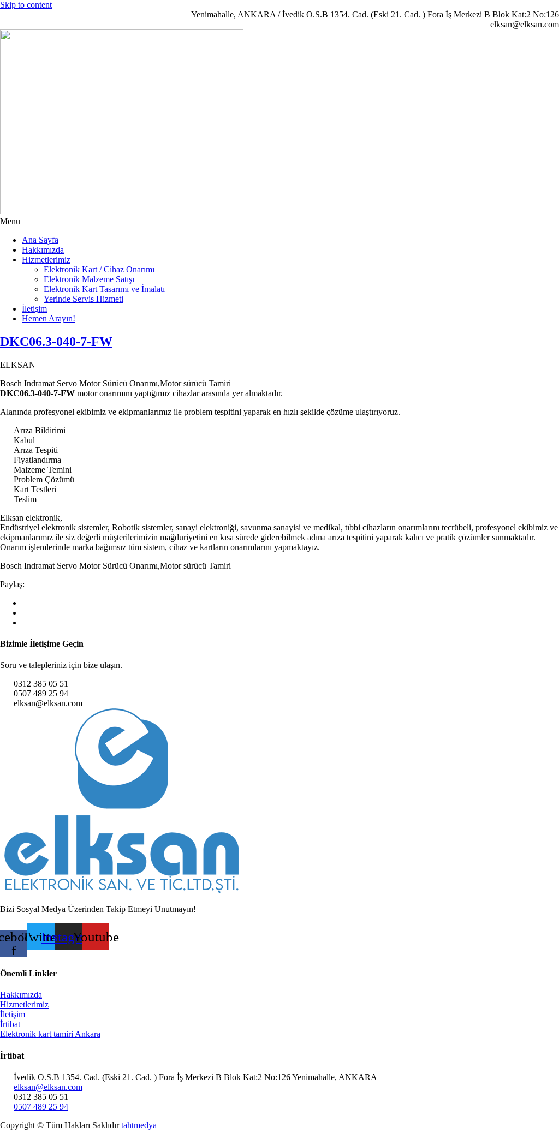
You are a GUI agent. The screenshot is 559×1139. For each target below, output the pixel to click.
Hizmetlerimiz (46, 259)
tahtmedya (139, 1125)
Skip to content (26, 4)
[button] (279, 221)
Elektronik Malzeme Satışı (89, 279)
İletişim (34, 308)
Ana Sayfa (40, 240)
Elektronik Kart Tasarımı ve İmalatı (104, 289)
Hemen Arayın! (48, 318)
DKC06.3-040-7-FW (56, 342)
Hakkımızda (43, 249)
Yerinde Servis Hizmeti (83, 298)
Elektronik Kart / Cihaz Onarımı (99, 269)
